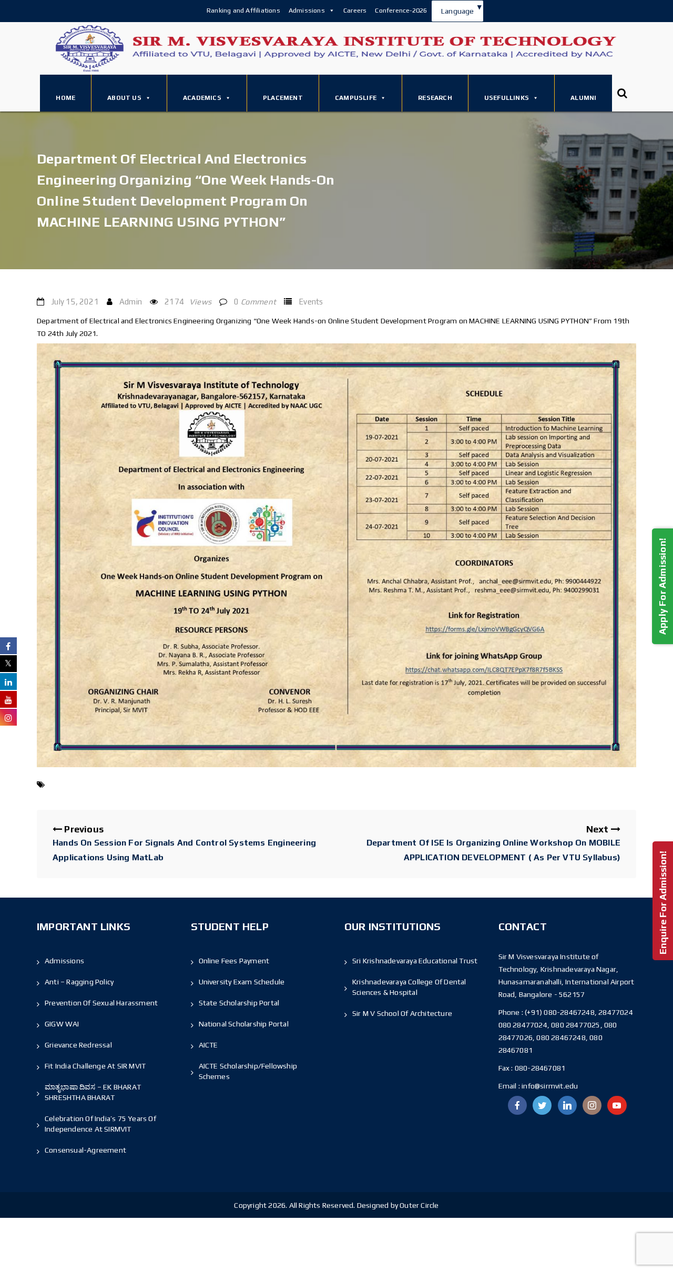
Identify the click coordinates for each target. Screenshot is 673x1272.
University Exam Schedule (242, 982)
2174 (188, 301)
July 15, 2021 (75, 301)
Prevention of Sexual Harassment (101, 1003)
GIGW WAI (62, 1024)
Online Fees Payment (234, 960)
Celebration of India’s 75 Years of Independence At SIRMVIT (100, 1123)
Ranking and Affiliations (243, 10)
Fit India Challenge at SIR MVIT (95, 1066)
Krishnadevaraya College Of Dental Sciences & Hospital (409, 987)
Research (435, 97)
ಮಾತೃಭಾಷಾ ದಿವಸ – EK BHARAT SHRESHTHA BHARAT (93, 1092)
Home (65, 97)
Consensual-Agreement (85, 1150)
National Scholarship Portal (244, 1024)
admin (130, 301)
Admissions (307, 10)
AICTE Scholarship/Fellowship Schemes (248, 1071)
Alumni (583, 97)
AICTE (208, 1045)
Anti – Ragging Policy (79, 982)
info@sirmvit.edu (549, 1086)
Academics (202, 97)
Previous (184, 842)
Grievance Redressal (78, 1045)
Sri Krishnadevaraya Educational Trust (414, 960)
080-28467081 (540, 1068)
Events (311, 301)
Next (493, 842)
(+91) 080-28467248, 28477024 (579, 1012)
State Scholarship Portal (239, 1003)
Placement (283, 97)
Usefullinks (506, 97)
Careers (354, 10)
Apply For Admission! (662, 585)
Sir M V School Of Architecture (402, 1013)
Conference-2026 (401, 10)
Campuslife (355, 97)
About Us (124, 97)
